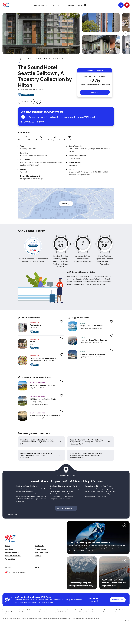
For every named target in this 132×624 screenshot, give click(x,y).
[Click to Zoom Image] (41, 33)
